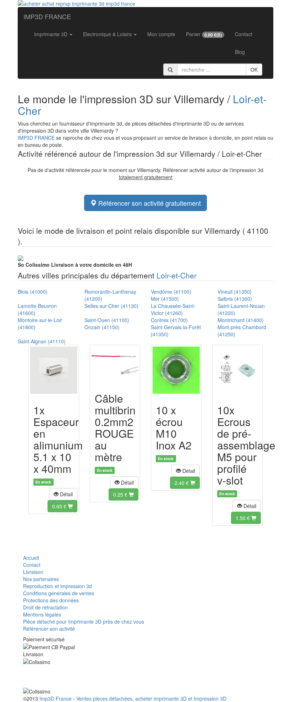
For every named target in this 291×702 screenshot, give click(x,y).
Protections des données (51, 600)
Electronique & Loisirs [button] (108, 34)
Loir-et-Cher (177, 275)
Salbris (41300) (235, 298)
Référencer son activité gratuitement (149, 203)
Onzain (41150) (102, 327)
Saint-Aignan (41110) (42, 341)
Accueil (31, 557)
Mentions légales (42, 614)
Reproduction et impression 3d (57, 586)
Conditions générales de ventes (58, 593)
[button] (63, 494)
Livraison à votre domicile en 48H (75, 264)
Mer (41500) (165, 298)
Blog (240, 51)
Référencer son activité (49, 628)
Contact (243, 34)
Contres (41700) (169, 320)
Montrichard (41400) (241, 320)
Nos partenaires (41, 578)
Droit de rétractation (45, 607)
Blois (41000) (33, 291)
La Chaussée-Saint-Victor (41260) (173, 309)
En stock (43, 482)
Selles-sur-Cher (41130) (111, 305)
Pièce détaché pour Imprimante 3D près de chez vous (83, 621)
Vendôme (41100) (171, 291)
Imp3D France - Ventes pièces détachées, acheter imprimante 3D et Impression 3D (132, 698)
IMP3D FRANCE (47, 16)
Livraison (33, 571)
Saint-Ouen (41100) (106, 320)
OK (254, 69)
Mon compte (161, 34)
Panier (204, 34)
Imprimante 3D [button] (51, 34)
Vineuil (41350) (235, 291)
